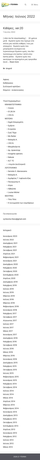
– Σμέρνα (10, 126)
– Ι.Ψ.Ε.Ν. (10, 115)
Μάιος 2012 (8, 447)
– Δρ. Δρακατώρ (13, 150)
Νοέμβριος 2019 (10, 285)
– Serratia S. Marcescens (17, 171)
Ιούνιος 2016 (8, 349)
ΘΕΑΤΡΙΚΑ (9, 196)
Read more (14, 62)
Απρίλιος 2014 (9, 401)
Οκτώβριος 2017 (10, 317)
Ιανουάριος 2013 (10, 433)
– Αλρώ (10, 185)
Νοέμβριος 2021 (10, 247)
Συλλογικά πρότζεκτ (11, 86)
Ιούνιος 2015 (8, 373)
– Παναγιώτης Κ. (13, 182)
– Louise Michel (13, 192)
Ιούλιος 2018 (8, 299)
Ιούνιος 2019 (8, 292)
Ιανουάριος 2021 (10, 261)
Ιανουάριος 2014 (10, 412)
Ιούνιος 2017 (8, 327)
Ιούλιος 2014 (8, 391)
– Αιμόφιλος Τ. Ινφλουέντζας (19, 178)
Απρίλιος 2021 (9, 254)
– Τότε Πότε (11, 199)
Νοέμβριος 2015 (10, 366)
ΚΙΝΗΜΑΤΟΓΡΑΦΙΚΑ (13, 104)
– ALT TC (10, 161)
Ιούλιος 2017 (8, 324)
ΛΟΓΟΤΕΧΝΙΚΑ (11, 168)
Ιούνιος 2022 (8, 240)
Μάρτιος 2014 (9, 405)
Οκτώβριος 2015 (10, 370)
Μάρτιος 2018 (9, 303)
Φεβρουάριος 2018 (11, 306)
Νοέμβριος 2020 (10, 268)
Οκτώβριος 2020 (10, 271)
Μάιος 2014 (8, 398)
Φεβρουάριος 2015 (11, 377)
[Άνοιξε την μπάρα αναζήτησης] (25, 4)
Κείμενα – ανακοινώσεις (13, 90)
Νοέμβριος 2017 (10, 313)
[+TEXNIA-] (9, 4)
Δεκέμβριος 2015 (10, 363)
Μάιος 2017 (8, 331)
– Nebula (10, 157)
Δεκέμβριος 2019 (10, 282)
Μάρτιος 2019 (9, 296)
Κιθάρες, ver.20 (13, 28)
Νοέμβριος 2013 (10, 419)
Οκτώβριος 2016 (10, 345)
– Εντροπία (11, 129)
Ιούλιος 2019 (8, 289)
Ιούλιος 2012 (8, 440)
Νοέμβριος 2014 (10, 384)
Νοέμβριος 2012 (10, 436)
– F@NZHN (11, 189)
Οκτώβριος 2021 (10, 250)
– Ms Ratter (11, 136)
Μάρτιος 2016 (9, 356)
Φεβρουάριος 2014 (11, 408)
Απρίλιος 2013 (9, 429)
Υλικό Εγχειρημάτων (11, 101)
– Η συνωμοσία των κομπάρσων (20, 203)
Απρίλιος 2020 (9, 278)
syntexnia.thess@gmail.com (14, 219)
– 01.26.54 (11, 111)
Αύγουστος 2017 (10, 320)
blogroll (9, 68)
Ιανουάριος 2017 (10, 335)
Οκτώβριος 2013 (10, 422)
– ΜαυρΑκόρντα (13, 147)
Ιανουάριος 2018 (10, 310)
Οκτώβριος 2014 (10, 387)
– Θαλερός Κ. (12, 140)
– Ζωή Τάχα (11, 133)
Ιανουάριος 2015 (10, 380)
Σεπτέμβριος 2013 (10, 426)
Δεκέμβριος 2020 (10, 264)
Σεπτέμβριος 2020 (10, 275)
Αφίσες (6, 79)
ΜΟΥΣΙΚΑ (9, 119)
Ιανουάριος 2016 (10, 359)
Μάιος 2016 (8, 352)
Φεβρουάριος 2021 (11, 257)
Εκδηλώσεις (8, 83)
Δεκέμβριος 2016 (10, 338)
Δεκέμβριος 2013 (10, 415)
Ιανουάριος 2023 (10, 236)
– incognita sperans (15, 154)
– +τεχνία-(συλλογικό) (16, 164)
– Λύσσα (10, 108)
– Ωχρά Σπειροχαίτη (15, 122)
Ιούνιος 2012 (8, 443)
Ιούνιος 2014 (8, 394)
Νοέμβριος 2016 (10, 342)
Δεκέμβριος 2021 (10, 243)
